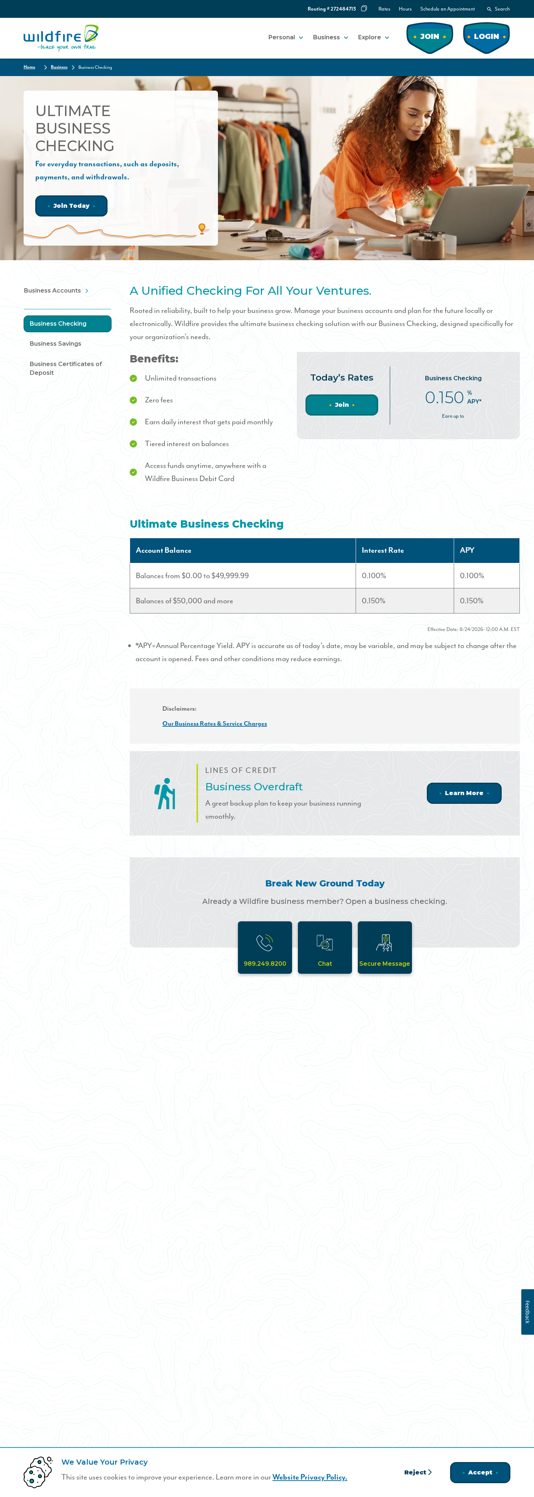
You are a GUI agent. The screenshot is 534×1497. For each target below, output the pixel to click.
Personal (281, 37)
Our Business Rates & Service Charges (214, 723)
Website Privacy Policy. (309, 1477)
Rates (384, 9)
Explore (369, 37)
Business (326, 37)
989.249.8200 (265, 963)
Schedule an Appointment (447, 9)
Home (29, 67)
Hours (405, 9)
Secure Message (384, 963)
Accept (480, 1472)
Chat (325, 963)
